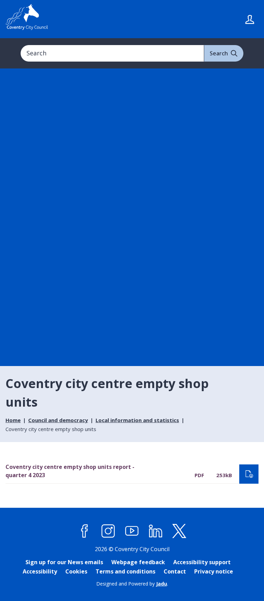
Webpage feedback (138, 562)
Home (13, 420)
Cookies (76, 571)
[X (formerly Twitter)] (179, 531)
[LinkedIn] (155, 531)
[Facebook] (84, 531)
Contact (175, 571)
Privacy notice (213, 571)
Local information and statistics (137, 420)
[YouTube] (132, 531)
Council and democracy (58, 420)
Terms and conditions (125, 571)
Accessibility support (202, 562)
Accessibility (40, 571)
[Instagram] (108, 531)
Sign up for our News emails (64, 562)
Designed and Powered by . (132, 583)
